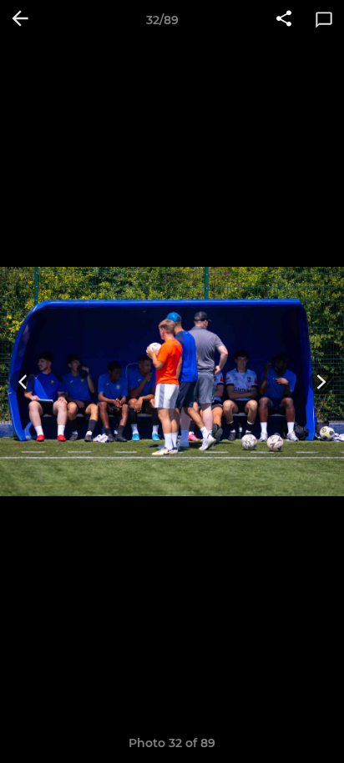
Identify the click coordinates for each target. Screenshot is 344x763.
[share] (284, 20)
